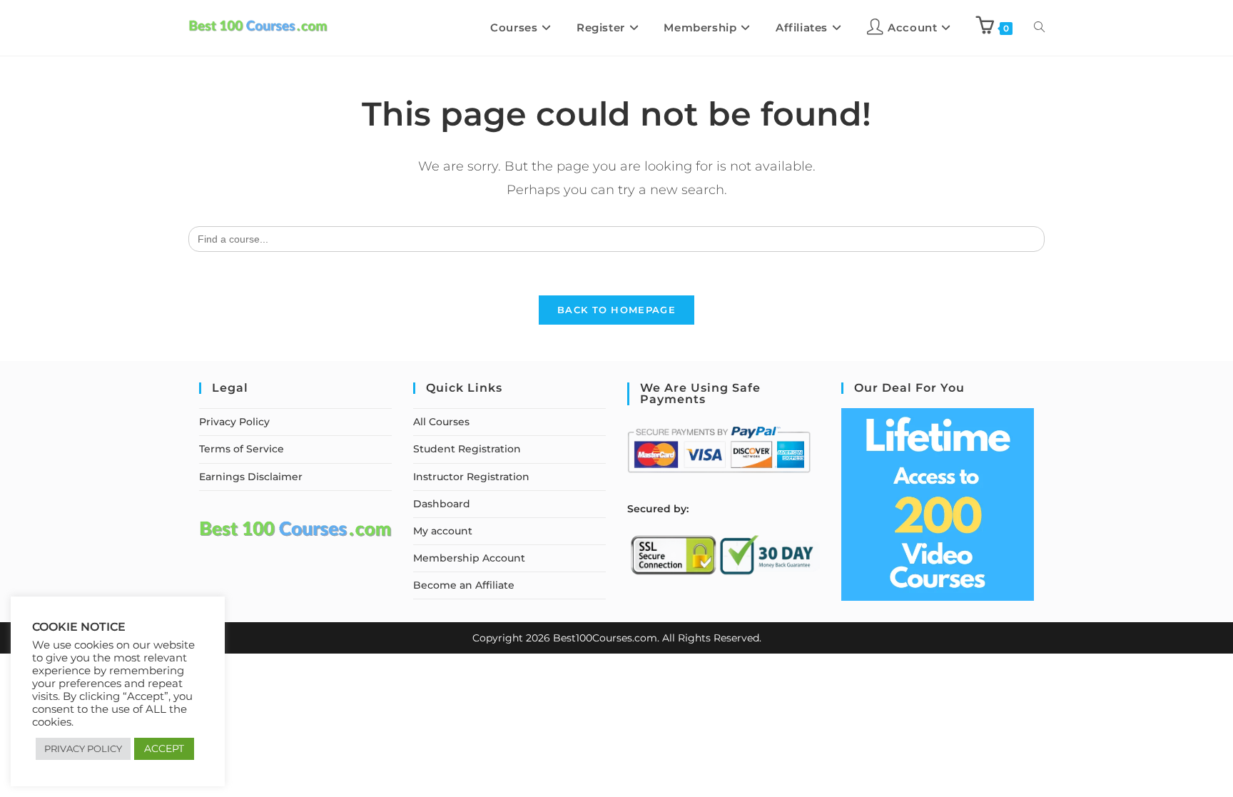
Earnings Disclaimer (251, 476)
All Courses (441, 421)
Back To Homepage (616, 309)
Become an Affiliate (463, 585)
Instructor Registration (471, 476)
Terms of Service (241, 448)
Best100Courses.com (605, 637)
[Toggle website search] (1039, 27)
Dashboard (441, 503)
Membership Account (469, 558)
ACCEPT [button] (164, 748)
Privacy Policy (234, 421)
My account (442, 530)
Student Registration (467, 448)
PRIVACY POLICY (83, 748)
